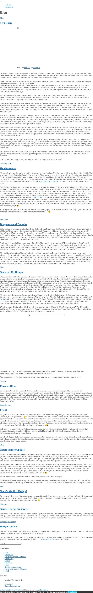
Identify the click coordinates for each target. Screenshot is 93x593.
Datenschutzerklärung (12, 586)
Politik (7, 571)
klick (24, 301)
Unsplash (36, 68)
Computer (3, 163)
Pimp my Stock (37, 197)
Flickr (3, 409)
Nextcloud (8, 563)
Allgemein (3, 504)
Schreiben (6, 22)
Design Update (8, 526)
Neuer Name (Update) (13, 449)
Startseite (8, 5)
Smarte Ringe (9, 559)
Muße (7, 565)
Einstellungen (72, 592)
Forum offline (8, 386)
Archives (3, 299)
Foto (9, 163)
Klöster (7, 561)
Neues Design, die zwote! (14, 508)
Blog (2, 18)
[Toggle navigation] (1, 1)
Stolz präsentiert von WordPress (11, 590)
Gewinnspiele (8, 168)
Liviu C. (27, 68)
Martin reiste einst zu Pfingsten (16, 569)
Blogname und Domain (13, 224)
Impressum (8, 584)
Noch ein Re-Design (11, 272)
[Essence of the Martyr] (49, 539)
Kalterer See (9, 555)
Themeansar (43, 590)
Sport (6, 553)
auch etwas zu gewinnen (49, 181)
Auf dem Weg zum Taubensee (15, 557)
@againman (9, 7)
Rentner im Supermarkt (13, 567)
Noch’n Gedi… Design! (13, 491)
